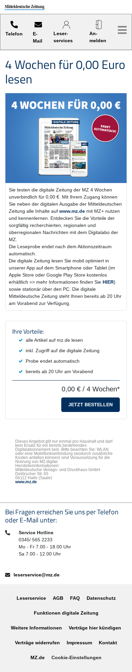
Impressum (79, 642)
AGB (58, 598)
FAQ (75, 598)
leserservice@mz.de (37, 574)
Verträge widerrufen (37, 642)
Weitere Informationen (36, 627)
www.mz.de (72, 211)
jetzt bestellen (90, 404)
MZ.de (37, 657)
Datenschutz (101, 598)
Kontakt (108, 642)
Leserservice (31, 598)
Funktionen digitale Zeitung (66, 613)
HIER (108, 282)
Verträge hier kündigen (95, 627)
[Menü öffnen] (122, 30)
